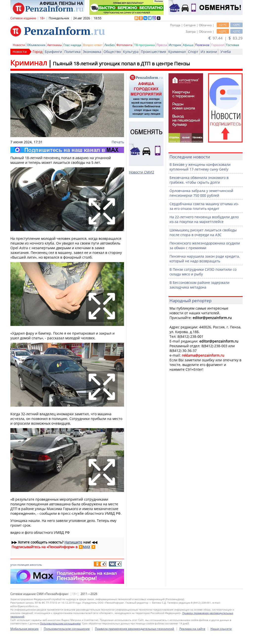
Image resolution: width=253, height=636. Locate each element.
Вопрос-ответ (93, 45)
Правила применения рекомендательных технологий (134, 629)
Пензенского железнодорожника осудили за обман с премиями (204, 245)
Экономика (92, 51)
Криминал (177, 51)
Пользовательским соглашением (60, 623)
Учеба (225, 51)
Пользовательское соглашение (67, 629)
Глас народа (72, 45)
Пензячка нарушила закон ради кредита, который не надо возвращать (204, 258)
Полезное (202, 45)
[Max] (67, 150)
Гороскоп (217, 45)
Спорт (193, 51)
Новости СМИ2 (141, 172)
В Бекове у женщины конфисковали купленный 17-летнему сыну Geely (200, 166)
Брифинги (53, 51)
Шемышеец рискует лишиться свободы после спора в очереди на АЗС (203, 232)
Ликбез (109, 45)
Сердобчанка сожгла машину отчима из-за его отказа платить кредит (204, 206)
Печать (118, 142)
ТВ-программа (144, 45)
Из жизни (209, 51)
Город (37, 51)
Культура (131, 51)
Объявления (36, 45)
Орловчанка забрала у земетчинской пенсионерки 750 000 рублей (201, 193)
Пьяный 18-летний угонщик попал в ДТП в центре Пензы (121, 63)
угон (13, 564)
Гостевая (232, 45)
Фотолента (124, 45)
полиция (23, 564)
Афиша (188, 45)
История (175, 45)
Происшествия (153, 51)
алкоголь (36, 564)
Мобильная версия (24, 629)
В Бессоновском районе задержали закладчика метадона (199, 285)
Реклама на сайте (192, 629)
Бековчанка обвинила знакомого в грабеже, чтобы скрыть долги (199, 180)
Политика (72, 51)
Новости (19, 45)
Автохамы (54, 45)
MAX (86, 546)
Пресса (162, 45)
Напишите (73, 542)
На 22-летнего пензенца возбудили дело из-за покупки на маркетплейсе (204, 219)
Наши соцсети (221, 629)
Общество (112, 51)
